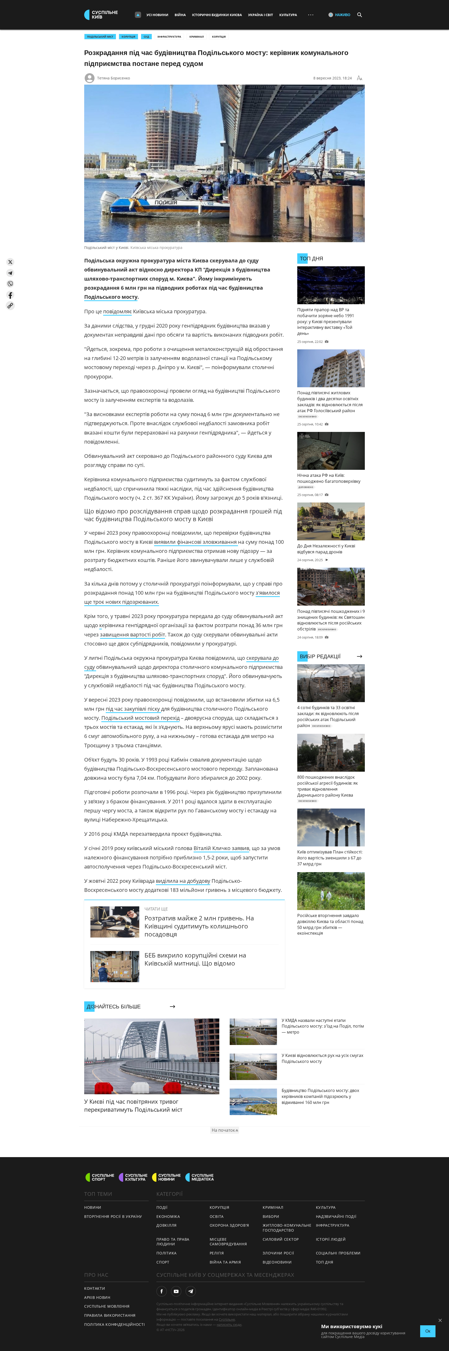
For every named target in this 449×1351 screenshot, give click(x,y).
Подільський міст (100, 36)
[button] (10, 262)
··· (311, 14)
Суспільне (227, 1319)
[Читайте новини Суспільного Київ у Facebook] (161, 1291)
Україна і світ (260, 14)
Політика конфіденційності (114, 1324)
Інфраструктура (169, 36)
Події (162, 1207)
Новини (92, 1207)
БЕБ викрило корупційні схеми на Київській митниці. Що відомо (195, 959)
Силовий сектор (281, 1239)
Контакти (94, 1288)
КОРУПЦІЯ (128, 36)
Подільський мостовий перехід (140, 717)
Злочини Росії (278, 1253)
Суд (146, 36)
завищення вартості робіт (132, 634)
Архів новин (97, 1297)
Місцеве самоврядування (228, 1242)
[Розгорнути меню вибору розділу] (138, 15)
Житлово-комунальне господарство (287, 1228)
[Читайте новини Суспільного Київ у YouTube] (176, 1291)
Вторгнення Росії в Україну (113, 1216)
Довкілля (166, 1225)
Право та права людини (172, 1242)
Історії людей (331, 1239)
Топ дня (324, 1262)
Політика (166, 1253)
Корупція (219, 36)
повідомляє (117, 311)
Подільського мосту (110, 296)
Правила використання (110, 1315)
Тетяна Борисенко (113, 78)
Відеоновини (277, 1262)
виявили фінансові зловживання (196, 541)
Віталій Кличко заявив (221, 848)
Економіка (168, 1216)
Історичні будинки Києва (217, 14)
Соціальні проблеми (338, 1253)
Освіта (217, 1216)
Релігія (217, 1253)
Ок (427, 1331)
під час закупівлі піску (133, 708)
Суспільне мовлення (107, 1306)
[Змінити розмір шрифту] (359, 78)
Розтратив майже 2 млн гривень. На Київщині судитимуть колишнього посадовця (199, 926)
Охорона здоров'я (229, 1225)
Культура (288, 14)
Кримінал (196, 36)
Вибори (271, 1216)
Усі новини (157, 14)
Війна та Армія (225, 1262)
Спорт (162, 1262)
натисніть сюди (229, 1324)
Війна (180, 14)
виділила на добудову (183, 880)
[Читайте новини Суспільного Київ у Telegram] (191, 1291)
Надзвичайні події (336, 1216)
